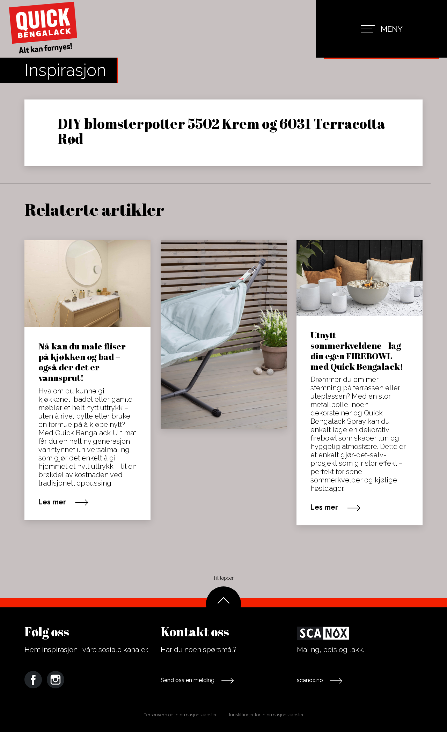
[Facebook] (33, 679)
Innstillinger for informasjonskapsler (266, 714)
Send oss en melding (187, 680)
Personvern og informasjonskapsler (180, 714)
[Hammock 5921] (224, 334)
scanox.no (310, 680)
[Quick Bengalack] (43, 28)
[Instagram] (55, 679)
